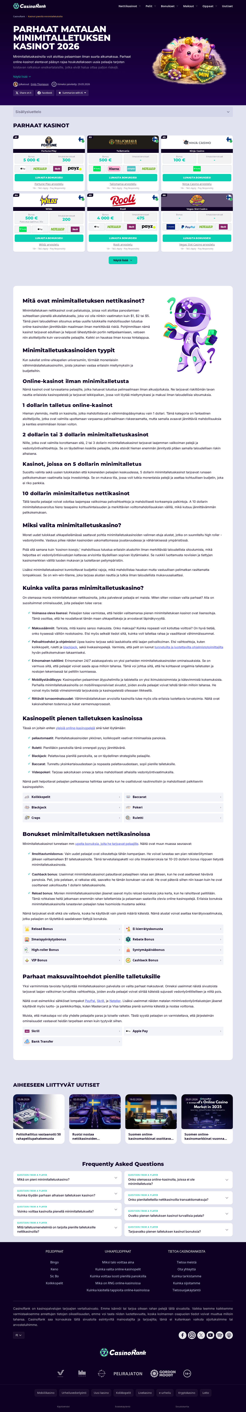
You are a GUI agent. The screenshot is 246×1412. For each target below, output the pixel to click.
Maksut (188, 6)
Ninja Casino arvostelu (197, 184)
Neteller (115, 1001)
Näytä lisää (120, 260)
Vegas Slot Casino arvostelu (197, 244)
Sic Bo (54, 1276)
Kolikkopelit (54, 1283)
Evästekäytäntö (122, 1406)
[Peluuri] (102, 1373)
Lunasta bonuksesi (49, 177)
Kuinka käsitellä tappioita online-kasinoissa (118, 1290)
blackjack (70, 647)
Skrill (100, 1001)
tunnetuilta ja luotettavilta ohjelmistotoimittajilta (189, 647)
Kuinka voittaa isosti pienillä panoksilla (118, 1276)
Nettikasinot (128, 6)
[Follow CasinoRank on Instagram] (192, 1335)
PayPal (90, 1001)
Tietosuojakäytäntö (187, 1290)
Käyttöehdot (63, 1406)
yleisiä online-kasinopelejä (75, 728)
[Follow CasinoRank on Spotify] (220, 1335)
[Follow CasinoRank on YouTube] (210, 1335)
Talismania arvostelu (123, 184)
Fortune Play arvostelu (49, 184)
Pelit (149, 6)
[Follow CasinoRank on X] (201, 1335)
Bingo (54, 1262)
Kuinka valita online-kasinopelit (118, 1269)
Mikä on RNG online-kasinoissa (118, 1283)
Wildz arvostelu (49, 244)
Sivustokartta (182, 1406)
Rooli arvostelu (122, 244)
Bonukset (168, 6)
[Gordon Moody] (163, 1373)
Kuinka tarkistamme (186, 1276)
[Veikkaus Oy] (61, 1373)
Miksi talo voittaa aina (118, 1262)
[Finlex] (82, 1373)
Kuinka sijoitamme (186, 1283)
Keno (54, 1269)
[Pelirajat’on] (128, 1373)
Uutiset (227, 6)
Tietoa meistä (186, 1262)
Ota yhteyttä (187, 1269)
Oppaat (208, 6)
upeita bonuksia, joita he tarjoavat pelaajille (106, 844)
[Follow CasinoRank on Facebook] (182, 1335)
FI (17, 1335)
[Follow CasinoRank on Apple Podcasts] (229, 1335)
